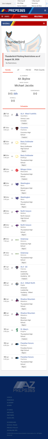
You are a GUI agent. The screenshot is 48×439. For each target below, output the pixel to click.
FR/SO (28, 70)
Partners (10, 415)
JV (18, 70)
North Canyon (26, 212)
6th (16, 93)
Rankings (10, 400)
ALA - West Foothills (28, 115)
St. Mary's (24, 330)
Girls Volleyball (6, 3)
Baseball (6, 23)
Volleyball (38, 16)
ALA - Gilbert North (28, 284)
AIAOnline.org (12, 430)
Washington (25, 184)
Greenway (24, 240)
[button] (46, 3)
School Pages (12, 425)
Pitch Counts (39, 70)
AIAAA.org (10, 418)
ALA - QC (24, 268)
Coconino (24, 129)
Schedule (24, 106)
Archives (10, 412)
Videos (9, 397)
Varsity (8, 70)
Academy (10, 403)
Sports (6, 16)
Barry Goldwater (27, 142)
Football (24, 16)
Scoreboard (11, 422)
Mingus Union (26, 170)
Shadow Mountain (28, 300)
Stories (10, 410)
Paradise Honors (27, 344)
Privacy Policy (12, 428)
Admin (9, 405)
